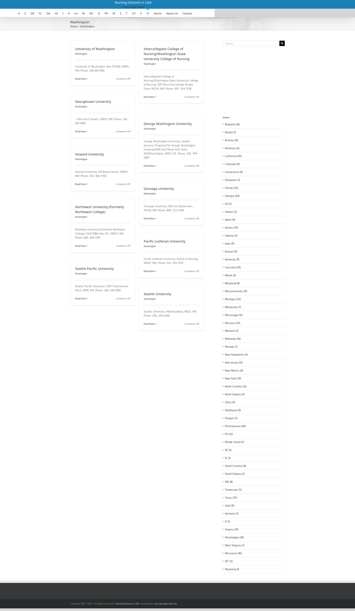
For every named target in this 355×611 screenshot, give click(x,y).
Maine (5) (230, 275)
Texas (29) (231, 497)
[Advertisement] (254, 80)
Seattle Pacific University (94, 268)
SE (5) (228, 450)
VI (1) (227, 521)
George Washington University (168, 123)
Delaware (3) (232, 179)
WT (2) (229, 561)
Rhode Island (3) (234, 442)
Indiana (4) (231, 235)
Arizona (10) (231, 140)
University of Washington (95, 49)
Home (73, 26)
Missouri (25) (232, 323)
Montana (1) (231, 330)
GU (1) (228, 203)
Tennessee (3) (233, 489)
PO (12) (229, 434)
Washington (81, 53)
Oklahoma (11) (233, 410)
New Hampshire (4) (236, 354)
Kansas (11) (231, 251)
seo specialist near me (166, 603)
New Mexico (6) (234, 370)
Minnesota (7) (233, 307)
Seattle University (157, 294)
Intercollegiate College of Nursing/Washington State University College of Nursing (167, 54)
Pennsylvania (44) (235, 426)
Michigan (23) (233, 299)
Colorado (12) (232, 164)
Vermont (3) (232, 513)
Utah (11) (229, 505)
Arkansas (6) (232, 148)
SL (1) (228, 457)
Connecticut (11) (234, 172)
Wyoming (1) (232, 569)
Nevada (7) (231, 346)
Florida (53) (231, 187)
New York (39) (233, 378)
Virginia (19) (231, 529)
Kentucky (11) (232, 259)
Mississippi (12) (234, 315)
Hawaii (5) (231, 211)
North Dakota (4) (234, 394)
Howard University (89, 154)
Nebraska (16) (233, 338)
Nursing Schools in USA (133, 2)
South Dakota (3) (235, 473)
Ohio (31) (230, 402)
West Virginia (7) (234, 545)
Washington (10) (234, 537)
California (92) (233, 156)
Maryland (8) (232, 283)
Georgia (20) (232, 195)
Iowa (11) (229, 243)
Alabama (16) (232, 124)
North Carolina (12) (236, 386)
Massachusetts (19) (236, 291)
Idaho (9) (230, 219)
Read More (80, 78)
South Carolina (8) (235, 465)
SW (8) (229, 481)
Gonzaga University (159, 188)
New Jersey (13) (234, 362)
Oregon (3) (231, 418)
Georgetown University (93, 101)
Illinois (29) (231, 227)
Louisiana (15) (233, 267)
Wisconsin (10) (233, 553)
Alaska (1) (230, 132)
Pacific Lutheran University (164, 241)
